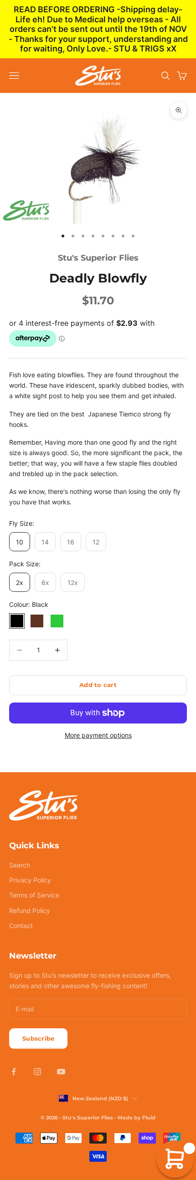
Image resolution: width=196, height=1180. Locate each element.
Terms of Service (34, 895)
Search (19, 865)
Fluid (148, 1117)
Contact (21, 925)
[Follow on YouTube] (61, 1071)
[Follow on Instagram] (37, 1071)
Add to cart (98, 684)
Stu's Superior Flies (98, 258)
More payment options (98, 735)
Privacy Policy (30, 880)
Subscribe (38, 1038)
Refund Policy (29, 910)
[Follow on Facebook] (13, 1071)
